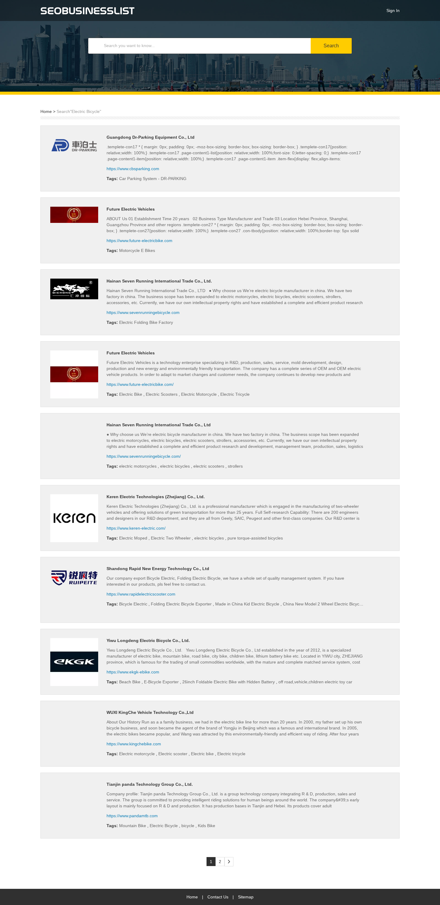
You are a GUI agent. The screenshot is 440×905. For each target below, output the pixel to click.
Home (46, 111)
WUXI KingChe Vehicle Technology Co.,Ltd (150, 712)
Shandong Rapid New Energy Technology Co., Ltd (158, 568)
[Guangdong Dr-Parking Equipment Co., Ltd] (74, 145)
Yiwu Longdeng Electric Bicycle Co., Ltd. (148, 640)
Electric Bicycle (164, 825)
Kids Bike (206, 825)
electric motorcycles (138, 466)
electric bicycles (175, 466)
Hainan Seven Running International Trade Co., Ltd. (159, 281)
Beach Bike (130, 681)
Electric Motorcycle (199, 394)
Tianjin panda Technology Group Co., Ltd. (150, 784)
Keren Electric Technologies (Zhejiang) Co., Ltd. (156, 496)
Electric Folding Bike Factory (146, 322)
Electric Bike (131, 394)
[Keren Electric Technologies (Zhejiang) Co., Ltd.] (74, 518)
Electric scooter (173, 753)
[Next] (228, 861)
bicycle (188, 825)
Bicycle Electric (133, 604)
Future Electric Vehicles (131, 209)
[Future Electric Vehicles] (74, 215)
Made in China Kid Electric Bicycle (247, 604)
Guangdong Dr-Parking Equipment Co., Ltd (151, 137)
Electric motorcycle (137, 753)
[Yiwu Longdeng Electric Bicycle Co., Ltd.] (74, 662)
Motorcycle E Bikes (137, 250)
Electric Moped (133, 538)
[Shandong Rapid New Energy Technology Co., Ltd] (74, 577)
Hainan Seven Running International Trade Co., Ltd (159, 424)
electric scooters (209, 466)
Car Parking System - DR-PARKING (152, 178)
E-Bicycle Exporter (162, 681)
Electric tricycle (231, 753)
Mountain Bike (133, 825)
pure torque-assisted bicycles (255, 538)
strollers (235, 466)
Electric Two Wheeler (171, 538)
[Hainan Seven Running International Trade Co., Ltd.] (74, 289)
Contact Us (217, 897)
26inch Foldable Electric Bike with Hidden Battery (229, 681)
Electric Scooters (162, 394)
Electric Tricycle (235, 394)
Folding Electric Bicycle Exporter (182, 604)
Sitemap (246, 897)
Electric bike (203, 753)
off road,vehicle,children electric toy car (315, 681)
